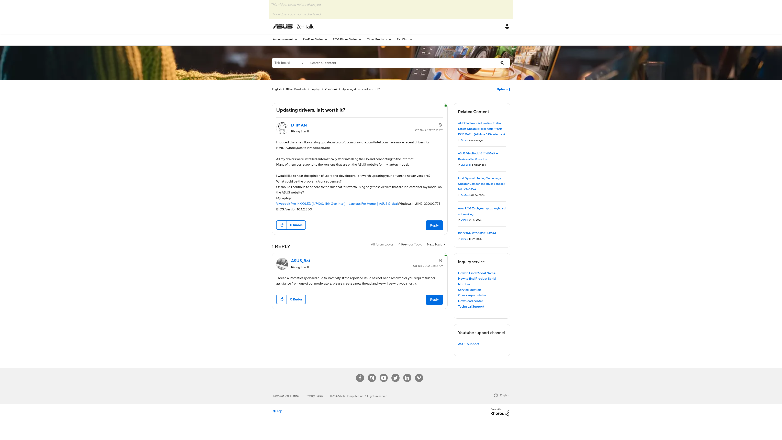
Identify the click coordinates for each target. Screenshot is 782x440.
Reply (434, 225)
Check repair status (472, 295)
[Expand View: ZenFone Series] (326, 39)
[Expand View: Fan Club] (411, 39)
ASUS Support (468, 344)
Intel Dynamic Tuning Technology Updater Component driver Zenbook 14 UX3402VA (481, 184)
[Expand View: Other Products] (390, 39)
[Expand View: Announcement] (296, 39)
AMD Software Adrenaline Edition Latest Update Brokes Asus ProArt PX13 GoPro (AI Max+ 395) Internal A (481, 128)
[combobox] (408, 63)
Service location (469, 290)
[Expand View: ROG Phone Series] (360, 39)
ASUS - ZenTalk (293, 26)
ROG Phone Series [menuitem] (345, 39)
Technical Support (471, 307)
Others (464, 140)
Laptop (315, 89)
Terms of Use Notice (286, 396)
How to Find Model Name (476, 273)
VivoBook (331, 89)
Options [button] (502, 89)
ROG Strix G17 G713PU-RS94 (477, 233)
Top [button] (279, 411)
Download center (470, 301)
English (276, 89)
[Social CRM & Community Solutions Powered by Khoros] (500, 412)
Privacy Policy (314, 396)
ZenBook (466, 195)
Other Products (296, 89)
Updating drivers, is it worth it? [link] (361, 89)
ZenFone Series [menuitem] (313, 39)
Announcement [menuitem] (283, 39)
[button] (282, 225)
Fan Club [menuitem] (402, 39)
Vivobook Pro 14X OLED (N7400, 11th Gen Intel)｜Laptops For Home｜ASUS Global (337, 204)
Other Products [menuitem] (377, 39)
